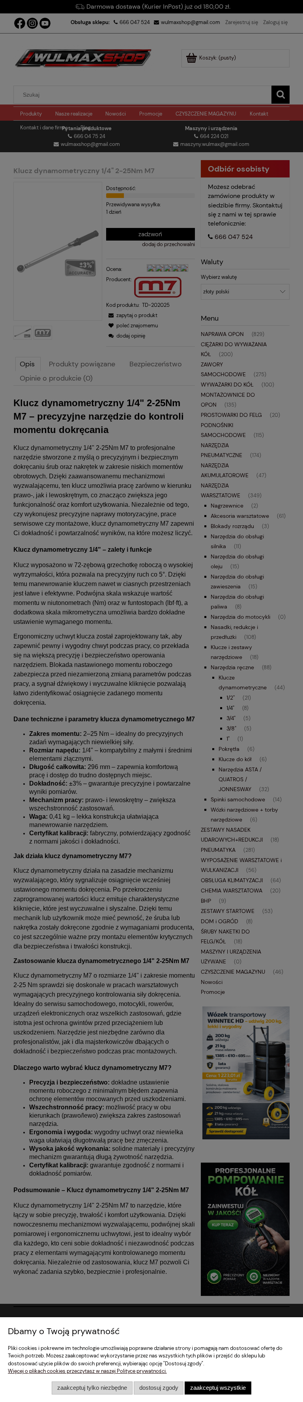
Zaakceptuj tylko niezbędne (92, 1387)
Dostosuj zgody (158, 1387)
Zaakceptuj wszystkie (218, 1387)
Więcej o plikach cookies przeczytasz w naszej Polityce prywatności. (87, 1371)
